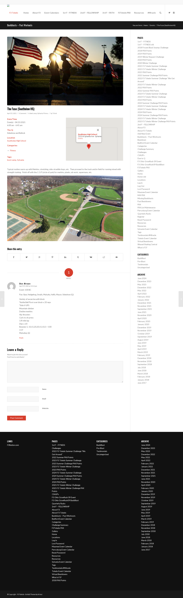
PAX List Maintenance (146, 207)
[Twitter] (169, 12)
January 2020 (143, 324)
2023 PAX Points (145, 100)
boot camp (33, 113)
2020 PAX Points (145, 60)
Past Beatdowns (144, 201)
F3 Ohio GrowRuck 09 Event (149, 161)
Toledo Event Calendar (147, 238)
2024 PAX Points (145, 112)
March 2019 (143, 352)
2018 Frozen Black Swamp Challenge (153, 47)
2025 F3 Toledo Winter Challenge (152, 118)
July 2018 (142, 367)
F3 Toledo (20, 594)
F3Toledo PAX (144, 167)
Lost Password (144, 189)
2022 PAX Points (145, 87)
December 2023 (144, 281)
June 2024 (142, 278)
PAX (139, 204)
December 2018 (144, 358)
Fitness (45, 113)
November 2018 (144, 361)
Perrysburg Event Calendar (149, 210)
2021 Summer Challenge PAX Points (153, 75)
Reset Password (144, 220)
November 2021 (144, 306)
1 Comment (22, 113)
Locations (142, 180)
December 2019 (144, 327)
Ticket (54, 113)
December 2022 (144, 287)
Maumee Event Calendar (148, 192)
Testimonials (143, 264)
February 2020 (144, 321)
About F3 (141, 127)
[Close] (98, 130)
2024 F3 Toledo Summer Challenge (152, 106)
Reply (21, 338)
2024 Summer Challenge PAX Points (153, 115)
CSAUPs (141, 155)
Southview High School (16, 141)
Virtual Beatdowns (145, 241)
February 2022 (144, 297)
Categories (142, 146)
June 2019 (142, 343)
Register (141, 217)
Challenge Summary (146, 149)
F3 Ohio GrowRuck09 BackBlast (151, 164)
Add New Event (144, 134)
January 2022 (143, 300)
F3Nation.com (13, 445)
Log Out (141, 186)
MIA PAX (141, 195)
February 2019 (144, 355)
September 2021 (145, 309)
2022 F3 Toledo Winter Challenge (152, 84)
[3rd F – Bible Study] (2, 299)
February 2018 (144, 377)
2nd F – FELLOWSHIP (146, 124)
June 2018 (142, 370)
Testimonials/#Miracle (147, 235)
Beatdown (142, 140)
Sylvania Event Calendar (148, 229)
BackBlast (142, 258)
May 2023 (142, 284)
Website (45, 408)
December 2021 (144, 303)
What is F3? (142, 247)
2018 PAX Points (145, 51)
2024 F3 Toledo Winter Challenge (152, 109)
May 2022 (142, 290)
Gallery (141, 171)
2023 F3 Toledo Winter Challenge (152, 97)
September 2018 (145, 364)
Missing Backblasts (145, 198)
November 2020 (144, 315)
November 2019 (144, 330)
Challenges (142, 152)
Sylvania (40, 113)
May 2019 (142, 346)
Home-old (142, 177)
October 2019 (144, 334)
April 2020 (142, 318)
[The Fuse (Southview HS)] (65, 71)
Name (44, 389)
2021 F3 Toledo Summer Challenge (152, 66)
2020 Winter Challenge (147, 63)
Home (146, 25)
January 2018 (143, 380)
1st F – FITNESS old (146, 44)
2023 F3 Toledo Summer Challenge (152, 94)
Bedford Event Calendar (148, 143)
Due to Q (141, 158)
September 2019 (145, 337)
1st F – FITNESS (144, 41)
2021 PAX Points (145, 72)
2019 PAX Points (145, 54)
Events (152, 25)
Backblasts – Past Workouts (19, 25)
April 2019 (142, 349)
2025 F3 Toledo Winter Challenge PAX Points (156, 121)
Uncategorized (144, 267)
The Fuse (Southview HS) (20, 108)
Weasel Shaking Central (147, 244)
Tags (139, 232)
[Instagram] (174, 12)
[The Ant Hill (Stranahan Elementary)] (181, 299)
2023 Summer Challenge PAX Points (153, 103)
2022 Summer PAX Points (148, 91)
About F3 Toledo (145, 131)
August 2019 (143, 340)
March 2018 (143, 374)
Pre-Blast (141, 261)
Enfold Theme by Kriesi (33, 594)
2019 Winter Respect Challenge (151, 57)
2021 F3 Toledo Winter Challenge (152, 69)
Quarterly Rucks (144, 214)
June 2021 (142, 312)
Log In (140, 183)
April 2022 (142, 294)
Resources (142, 223)
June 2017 (142, 383)
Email (44, 399)
